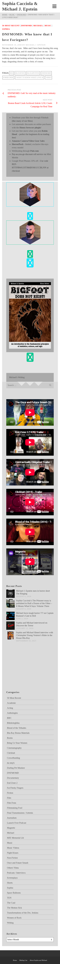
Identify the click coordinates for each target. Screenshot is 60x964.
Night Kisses (12, 853)
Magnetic (11, 828)
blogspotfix (33, 73)
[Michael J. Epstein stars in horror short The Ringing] (10, 594)
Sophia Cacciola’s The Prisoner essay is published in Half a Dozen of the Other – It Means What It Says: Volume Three (34, 603)
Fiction (10, 793)
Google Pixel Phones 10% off (25, 161)
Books (10, 738)
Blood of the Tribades (16, 728)
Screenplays (12, 878)
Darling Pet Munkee (16, 768)
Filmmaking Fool (14, 808)
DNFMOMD (26, 26)
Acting (10, 708)
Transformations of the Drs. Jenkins (22, 913)
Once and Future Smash (17, 863)
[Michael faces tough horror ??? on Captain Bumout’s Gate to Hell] (10, 616)
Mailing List (23, 960)
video (48, 77)
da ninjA (11, 763)
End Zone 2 (12, 783)
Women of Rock (14, 918)
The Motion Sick (14, 908)
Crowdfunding (13, 758)
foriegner (8, 77)
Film (9, 798)
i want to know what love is (29, 77)
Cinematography (14, 748)
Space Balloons (14, 893)
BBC (9, 718)
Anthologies (12, 713)
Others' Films (13, 868)
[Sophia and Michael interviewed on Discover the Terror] (10, 625)
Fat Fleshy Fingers (15, 788)
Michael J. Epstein (35, 45)
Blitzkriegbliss (13, 723)
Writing (10, 923)
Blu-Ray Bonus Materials (18, 733)
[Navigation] (54, 6)
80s (11, 73)
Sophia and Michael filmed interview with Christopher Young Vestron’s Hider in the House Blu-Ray (34, 635)
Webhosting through (25, 151)
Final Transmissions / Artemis (20, 813)
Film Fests (11, 803)
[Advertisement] (20, 670)
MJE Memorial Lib (15, 838)
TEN (9, 898)
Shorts (10, 883)
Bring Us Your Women (17, 743)
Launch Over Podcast (16, 823)
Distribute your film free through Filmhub (30, 117)
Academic (11, 703)
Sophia (6, 29)
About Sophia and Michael (38, 960)
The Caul (11, 903)
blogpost (20, 73)
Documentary (13, 778)
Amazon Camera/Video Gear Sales (28, 141)
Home (15, 960)
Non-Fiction (12, 858)
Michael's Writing (17, 377)
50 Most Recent (11, 26)
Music (48, 26)
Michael (38, 26)
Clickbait (11, 753)
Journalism (11, 818)
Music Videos (13, 848)
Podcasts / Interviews (16, 873)
